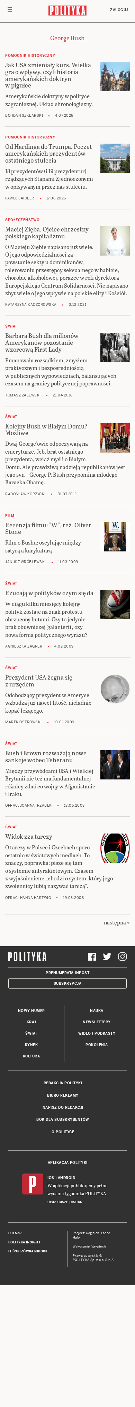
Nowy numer (31, 1010)
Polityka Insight (24, 1242)
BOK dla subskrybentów (62, 1119)
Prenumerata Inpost (67, 973)
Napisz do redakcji (63, 1107)
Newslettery (97, 1022)
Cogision (92, 1233)
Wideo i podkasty (96, 1033)
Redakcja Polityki (63, 1083)
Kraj (31, 1022)
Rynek (31, 1045)
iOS (50, 1178)
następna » (117, 922)
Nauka (97, 1010)
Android (66, 1178)
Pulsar (15, 1233)
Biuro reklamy (63, 1095)
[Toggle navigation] (9, 11)
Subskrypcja (68, 983)
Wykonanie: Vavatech (89, 1246)
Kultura (31, 1056)
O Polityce (63, 1132)
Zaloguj (119, 10)
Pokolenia (97, 1045)
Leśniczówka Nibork (27, 1251)
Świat (31, 1033)
